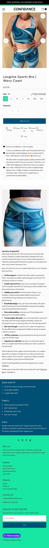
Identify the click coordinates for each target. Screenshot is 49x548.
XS (5, 99)
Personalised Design (10, 489)
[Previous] (6, 40)
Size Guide (6, 474)
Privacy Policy (8, 466)
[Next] (42, 40)
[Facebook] (18, 440)
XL (29, 99)
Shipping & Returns (9, 471)
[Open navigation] (4, 9)
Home (5, 483)
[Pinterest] (26, 440)
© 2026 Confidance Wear (12, 540)
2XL (35, 99)
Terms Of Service (9, 469)
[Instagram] (22, 440)
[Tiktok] (30, 440)
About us (6, 486)
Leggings (5, 366)
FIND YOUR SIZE (39, 94)
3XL (41, 99)
